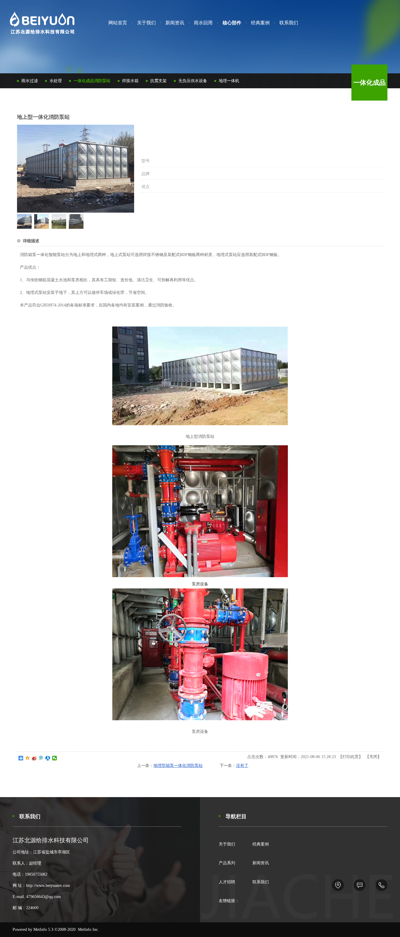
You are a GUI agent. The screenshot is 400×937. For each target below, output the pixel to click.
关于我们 (227, 844)
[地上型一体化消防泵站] (24, 227)
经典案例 (260, 844)
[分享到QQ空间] (27, 758)
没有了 (242, 765)
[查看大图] (75, 169)
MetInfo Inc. (88, 929)
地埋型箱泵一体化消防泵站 (178, 765)
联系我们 (260, 882)
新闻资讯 (260, 863)
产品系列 (227, 863)
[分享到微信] (54, 758)
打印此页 (350, 757)
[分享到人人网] (47, 758)
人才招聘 (227, 882)
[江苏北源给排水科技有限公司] (42, 24)
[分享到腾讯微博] (41, 758)
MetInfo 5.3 (43, 929)
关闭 (373, 757)
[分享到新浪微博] (34, 758)
